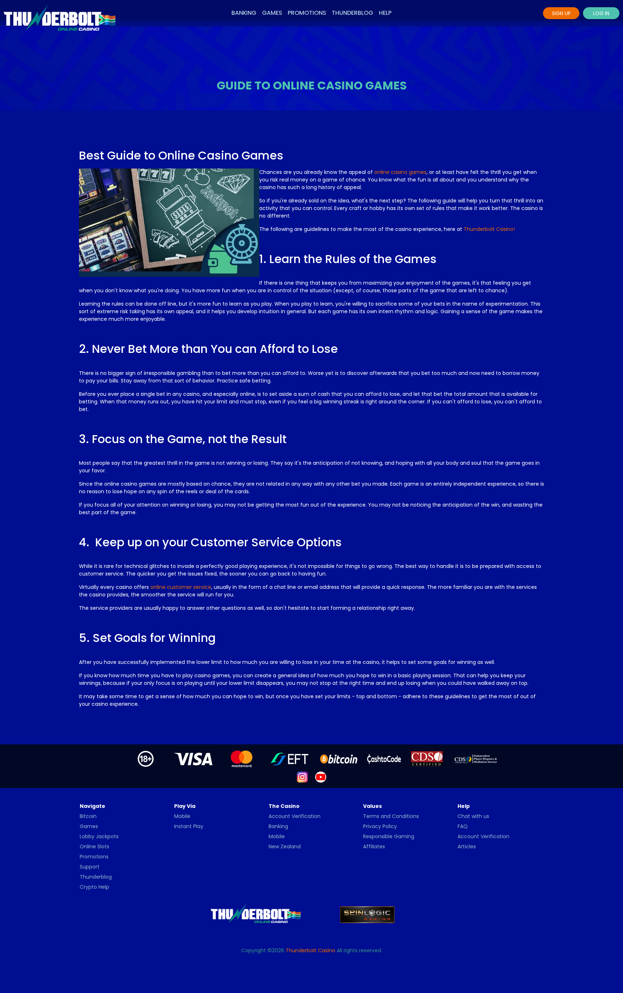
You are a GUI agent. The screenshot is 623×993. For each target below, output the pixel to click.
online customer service (180, 587)
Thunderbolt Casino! (489, 229)
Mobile (182, 816)
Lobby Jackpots (99, 836)
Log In (601, 13)
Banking (243, 13)
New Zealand (285, 846)
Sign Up (561, 13)
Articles (467, 846)
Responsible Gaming (388, 836)
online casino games (400, 172)
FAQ (463, 826)
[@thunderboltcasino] (302, 776)
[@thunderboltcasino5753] (321, 776)
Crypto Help (94, 887)
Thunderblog (352, 13)
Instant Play (188, 826)
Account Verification (295, 816)
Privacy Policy (380, 826)
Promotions (307, 13)
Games (272, 13)
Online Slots (94, 846)
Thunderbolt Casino (310, 950)
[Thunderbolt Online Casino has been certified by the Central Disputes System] (427, 758)
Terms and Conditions (391, 816)
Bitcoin (88, 816)
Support (90, 866)
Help (385, 13)
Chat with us (473, 816)
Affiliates (374, 846)
